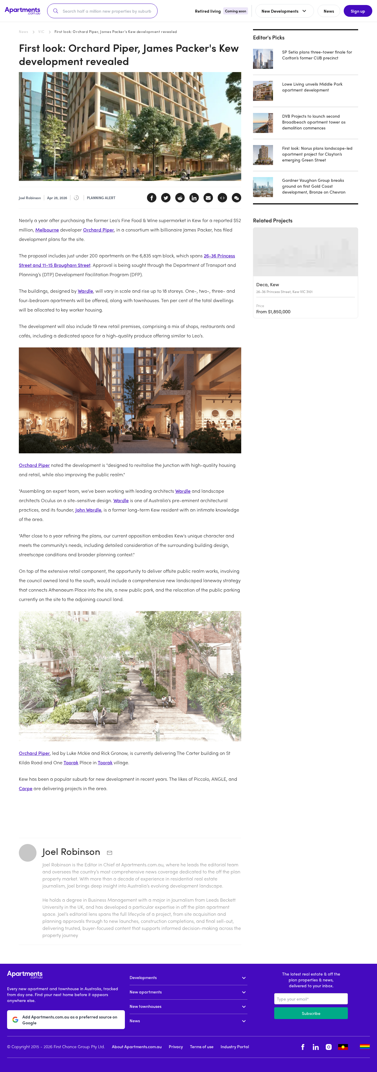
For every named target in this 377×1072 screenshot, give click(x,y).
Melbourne (47, 229)
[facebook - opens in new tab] (302, 1047)
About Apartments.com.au (137, 1046)
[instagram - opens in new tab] (328, 1047)
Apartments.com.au (142, 864)
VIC (41, 31)
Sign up (358, 11)
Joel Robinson (72, 851)
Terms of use (202, 1046)
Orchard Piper (98, 229)
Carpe (25, 788)
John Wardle (88, 509)
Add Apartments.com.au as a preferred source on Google (69, 1020)
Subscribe (311, 1013)
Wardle (85, 290)
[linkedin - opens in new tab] (315, 1047)
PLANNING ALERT (101, 197)
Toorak (71, 762)
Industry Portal (235, 1046)
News (23, 31)
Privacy (176, 1046)
